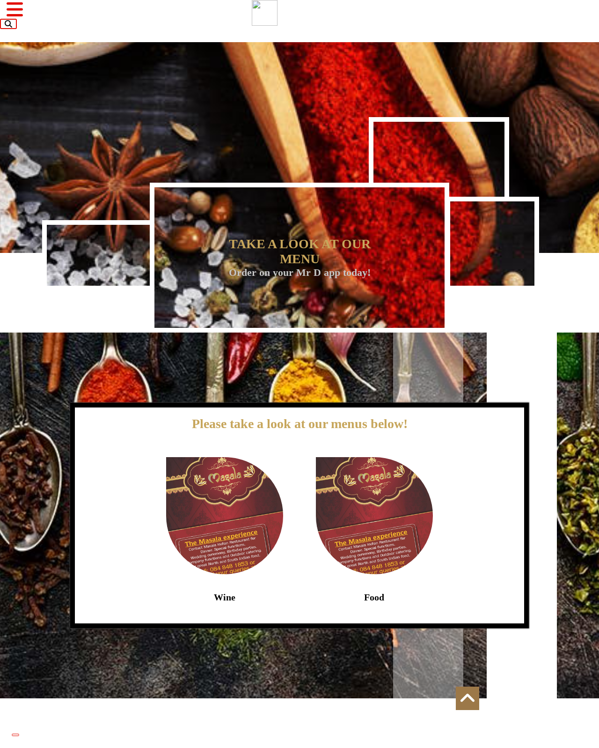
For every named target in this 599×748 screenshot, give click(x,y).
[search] (8, 24)
